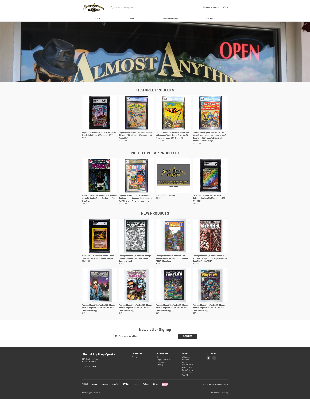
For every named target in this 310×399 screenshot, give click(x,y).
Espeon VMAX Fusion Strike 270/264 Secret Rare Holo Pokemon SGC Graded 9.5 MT (99, 133)
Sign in (207, 7)
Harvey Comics (187, 370)
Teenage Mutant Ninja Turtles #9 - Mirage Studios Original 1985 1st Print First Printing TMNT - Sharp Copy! (173, 308)
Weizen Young (223, 393)
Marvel (184, 362)
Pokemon (185, 360)
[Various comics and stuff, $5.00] (173, 175)
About (132, 18)
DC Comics (186, 357)
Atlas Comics (187, 367)
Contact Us (211, 18)
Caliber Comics (187, 365)
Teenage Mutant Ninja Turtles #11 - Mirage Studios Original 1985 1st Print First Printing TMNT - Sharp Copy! (99, 308)
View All (185, 375)
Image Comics (187, 372)
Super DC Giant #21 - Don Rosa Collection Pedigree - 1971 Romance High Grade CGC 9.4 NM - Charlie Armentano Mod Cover (135, 198)
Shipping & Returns (170, 18)
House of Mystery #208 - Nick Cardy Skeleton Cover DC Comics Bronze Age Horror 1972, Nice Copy (99, 198)
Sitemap (160, 365)
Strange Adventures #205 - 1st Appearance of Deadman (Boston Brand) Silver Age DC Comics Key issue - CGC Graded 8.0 (172, 135)
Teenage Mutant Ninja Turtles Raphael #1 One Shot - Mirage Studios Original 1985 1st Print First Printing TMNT (210, 258)
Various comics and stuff (165, 195)
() (226, 7)
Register (216, 7)
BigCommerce (95, 393)
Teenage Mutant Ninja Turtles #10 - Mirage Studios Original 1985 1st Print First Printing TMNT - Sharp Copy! (135, 308)
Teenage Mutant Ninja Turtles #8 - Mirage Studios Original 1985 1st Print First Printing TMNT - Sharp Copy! (209, 308)
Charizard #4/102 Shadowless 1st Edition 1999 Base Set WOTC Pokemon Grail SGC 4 (98, 257)
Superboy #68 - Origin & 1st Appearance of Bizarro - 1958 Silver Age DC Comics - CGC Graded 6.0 (135, 135)
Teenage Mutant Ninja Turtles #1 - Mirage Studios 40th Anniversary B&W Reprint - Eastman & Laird (135, 258)
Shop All (98, 18)
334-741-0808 (90, 367)
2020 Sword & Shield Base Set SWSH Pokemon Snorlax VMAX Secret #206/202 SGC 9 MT (209, 198)
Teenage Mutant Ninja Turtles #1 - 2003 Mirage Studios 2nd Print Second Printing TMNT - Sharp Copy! (172, 258)
